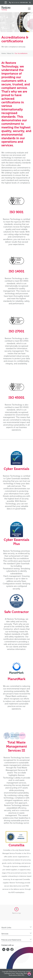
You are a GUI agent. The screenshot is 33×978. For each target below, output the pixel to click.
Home (3, 53)
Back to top (16, 913)
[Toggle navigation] (29, 8)
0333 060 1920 (24, 2)
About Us (10, 53)
